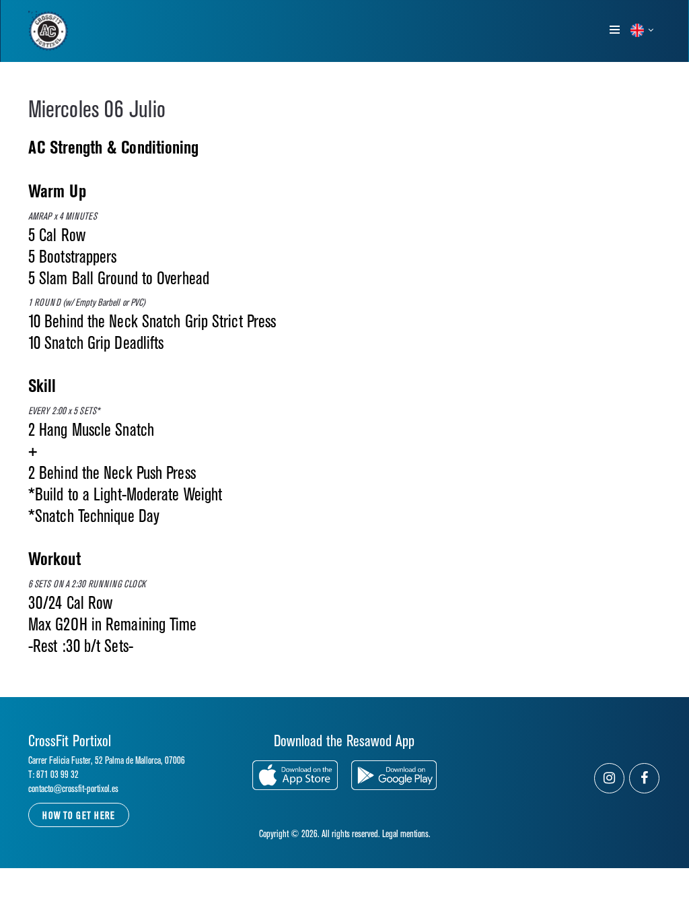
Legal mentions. (406, 834)
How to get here (78, 816)
